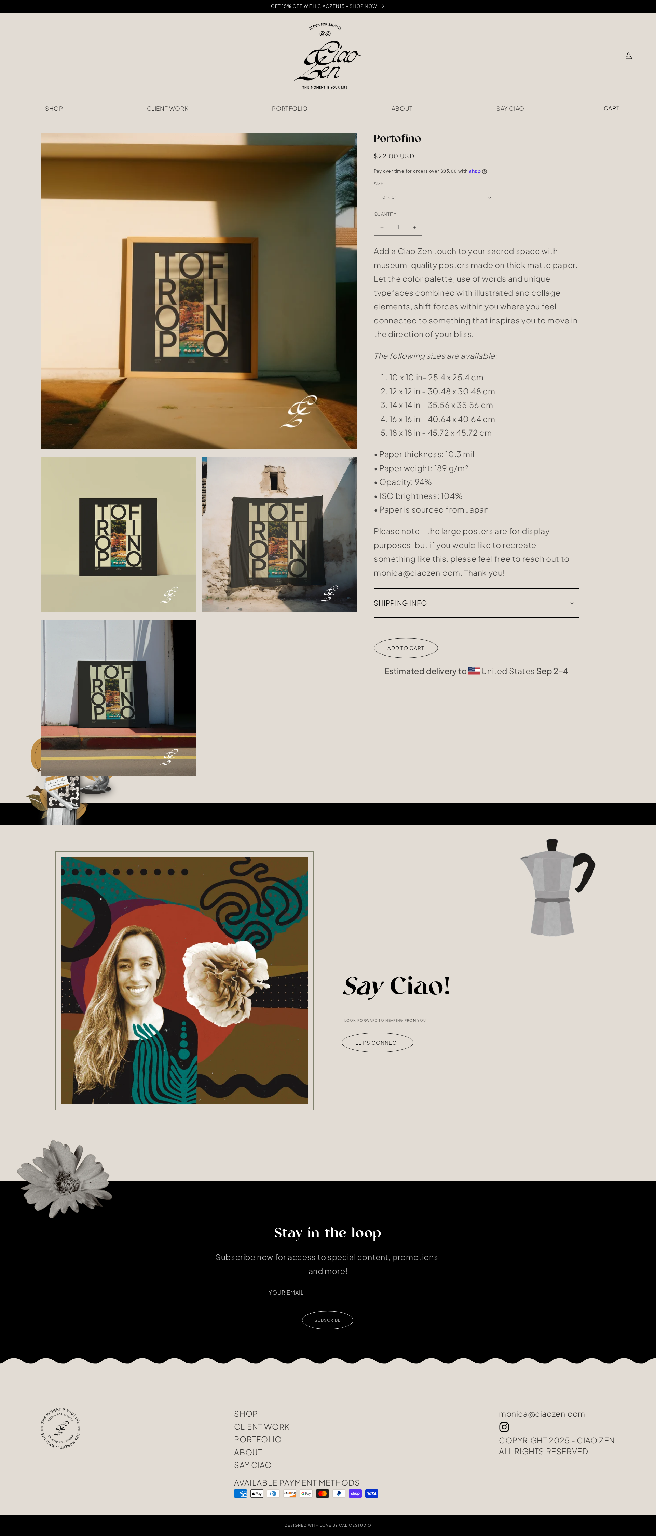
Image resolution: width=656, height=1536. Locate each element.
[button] (611, 108)
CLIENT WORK (262, 1426)
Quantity (385, 214)
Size (379, 183)
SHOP (246, 1413)
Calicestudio (355, 1525)
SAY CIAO (253, 1465)
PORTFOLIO (258, 1439)
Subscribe (328, 1320)
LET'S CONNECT (377, 1042)
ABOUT (248, 1452)
